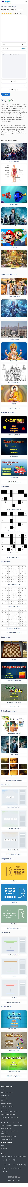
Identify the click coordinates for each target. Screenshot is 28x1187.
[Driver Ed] (14, 988)
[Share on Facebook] (2, 100)
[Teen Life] (14, 892)
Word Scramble (6, 785)
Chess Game (4, 1098)
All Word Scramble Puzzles (13, 854)
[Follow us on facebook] (15, 1177)
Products (4, 1164)
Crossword (5, 486)
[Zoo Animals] (14, 871)
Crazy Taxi (3, 1089)
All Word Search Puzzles (13, 632)
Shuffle (15, 81)
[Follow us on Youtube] (19, 1177)
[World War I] (14, 914)
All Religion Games (13, 408)
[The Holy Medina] (14, 329)
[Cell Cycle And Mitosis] (14, 818)
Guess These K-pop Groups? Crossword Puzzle (11, 1122)
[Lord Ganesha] (14, 351)
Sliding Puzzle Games (8, 711)
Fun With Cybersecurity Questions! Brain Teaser (11, 1125)
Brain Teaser (5, 933)
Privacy (7, 1168)
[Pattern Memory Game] (14, 1019)
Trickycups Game (5, 1095)
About (18, 1164)
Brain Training (6, 1007)
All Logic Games (13, 706)
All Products (4, 1148)
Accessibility (14, 1168)
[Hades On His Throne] (14, 372)
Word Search (5, 562)
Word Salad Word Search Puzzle (8, 1136)
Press (14, 1164)
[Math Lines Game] (14, 1040)
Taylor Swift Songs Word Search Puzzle (9, 1131)
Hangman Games (7, 859)
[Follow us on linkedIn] (9, 1177)
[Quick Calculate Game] (14, 1061)
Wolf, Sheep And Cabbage (7, 1092)
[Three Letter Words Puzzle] (14, 626)
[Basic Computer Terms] (14, 582)
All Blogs (9, 1164)
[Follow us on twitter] (12, 1177)
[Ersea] (14, 966)
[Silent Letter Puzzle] (14, 604)
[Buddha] (14, 394)
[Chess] (14, 649)
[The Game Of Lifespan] (14, 945)
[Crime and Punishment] (14, 529)
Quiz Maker (3, 1145)
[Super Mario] (14, 237)
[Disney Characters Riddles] (14, 797)
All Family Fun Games (13, 482)
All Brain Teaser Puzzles (13, 1002)
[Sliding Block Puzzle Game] (14, 671)
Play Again (6, 94)
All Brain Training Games (13, 1076)
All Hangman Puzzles (13, 928)
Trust (19, 1168)
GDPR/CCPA (4, 1171)
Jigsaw (9, 6)
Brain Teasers (18, 1160)
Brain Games (4, 6)
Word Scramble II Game (6, 1103)
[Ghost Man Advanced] (14, 425)
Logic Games (5, 637)
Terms (3, 1168)
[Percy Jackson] (14, 216)
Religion (14, 6)
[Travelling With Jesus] (14, 286)
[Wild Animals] (14, 259)
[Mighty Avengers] (14, 151)
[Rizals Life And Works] (14, 840)
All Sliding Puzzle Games (13, 780)
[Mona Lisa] (14, 766)
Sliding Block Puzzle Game (7, 1106)
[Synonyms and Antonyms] (14, 507)
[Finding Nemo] (14, 194)
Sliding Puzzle (17, 1156)
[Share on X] (6, 100)
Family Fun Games (7, 412)
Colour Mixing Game (5, 1109)
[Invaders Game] (14, 446)
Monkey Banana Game (6, 1128)
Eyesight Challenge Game (6, 1139)
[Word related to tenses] (14, 551)
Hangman (4, 1160)
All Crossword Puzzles (13, 557)
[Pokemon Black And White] (14, 723)
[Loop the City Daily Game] (14, 692)
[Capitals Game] (14, 467)
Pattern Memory (4, 1100)
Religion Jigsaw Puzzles (9, 274)
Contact (23, 1164)
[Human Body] (14, 173)
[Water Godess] (14, 308)
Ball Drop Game (4, 1133)
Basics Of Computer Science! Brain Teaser (10, 1111)
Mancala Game (4, 1120)
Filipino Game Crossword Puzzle (8, 1114)
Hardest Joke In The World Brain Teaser (10, 1117)
